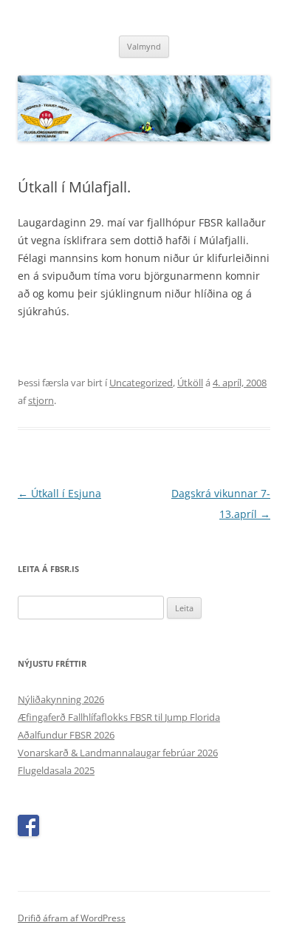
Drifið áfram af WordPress (72, 918)
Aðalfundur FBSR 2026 (66, 734)
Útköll (190, 382)
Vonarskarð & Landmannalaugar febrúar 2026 (118, 752)
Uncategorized (141, 382)
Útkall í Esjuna (59, 493)
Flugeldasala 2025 (56, 770)
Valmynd (144, 46)
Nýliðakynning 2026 (61, 699)
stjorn (41, 400)
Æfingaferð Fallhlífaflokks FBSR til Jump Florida (119, 717)
